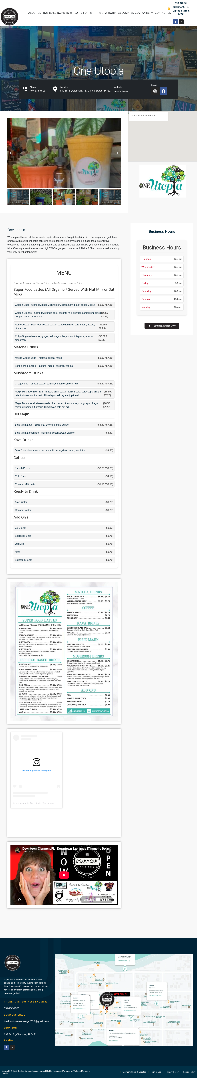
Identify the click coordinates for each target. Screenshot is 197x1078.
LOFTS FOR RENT (85, 13)
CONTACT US (163, 13)
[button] (10, 153)
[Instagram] (181, 21)
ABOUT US (34, 13)
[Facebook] (163, 91)
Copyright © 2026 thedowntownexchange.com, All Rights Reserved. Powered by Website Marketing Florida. (46, 1072)
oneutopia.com (121, 91)
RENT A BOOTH (107, 13)
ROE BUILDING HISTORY (57, 13)
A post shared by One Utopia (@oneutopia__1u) (36, 803)
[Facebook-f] (175, 21)
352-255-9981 (11, 1008)
